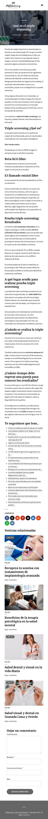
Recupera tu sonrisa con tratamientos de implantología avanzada (22, 571)
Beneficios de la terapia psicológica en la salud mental (21, 621)
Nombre (11, 757)
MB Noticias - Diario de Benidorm (17, 812)
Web (8, 779)
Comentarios (12, 734)
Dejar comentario (30, 35)
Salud (24, 20)
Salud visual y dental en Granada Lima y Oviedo (22, 715)
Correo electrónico (15, 768)
